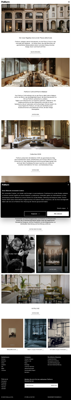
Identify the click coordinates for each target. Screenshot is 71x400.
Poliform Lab (28, 361)
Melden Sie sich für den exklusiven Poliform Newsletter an (39, 380)
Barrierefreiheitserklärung (54, 364)
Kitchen (3, 359)
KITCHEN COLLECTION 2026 (58, 349)
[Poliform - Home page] (5, 2)
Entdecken (35, 114)
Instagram (4, 381)
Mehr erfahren (35, 52)
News (26, 362)
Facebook (3, 383)
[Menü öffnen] (69, 1)
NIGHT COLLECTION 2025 (35, 349)
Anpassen (34, 213)
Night (2, 368)
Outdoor (3, 370)
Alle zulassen (58, 213)
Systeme (3, 361)
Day (2, 366)
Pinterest (3, 384)
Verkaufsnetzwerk (29, 368)
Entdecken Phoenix (35, 229)
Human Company (29, 359)
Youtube (3, 386)
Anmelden (54, 385)
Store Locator (30, 397)
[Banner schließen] (68, 184)
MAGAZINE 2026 (11, 349)
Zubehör (3, 364)
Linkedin (3, 388)
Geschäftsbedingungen (54, 362)
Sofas (2, 362)
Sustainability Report (30, 370)
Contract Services (29, 366)
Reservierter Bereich (54, 397)
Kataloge (27, 364)
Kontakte (27, 372)
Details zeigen (61, 208)
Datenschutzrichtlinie (53, 361)
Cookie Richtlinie (52, 359)
